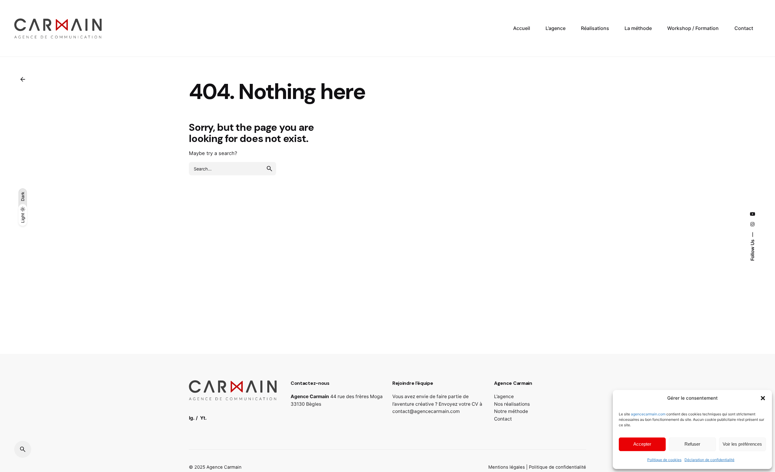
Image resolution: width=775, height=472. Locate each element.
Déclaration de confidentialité (709, 459)
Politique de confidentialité (557, 467)
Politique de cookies (664, 459)
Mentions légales (506, 467)
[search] (269, 168)
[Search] (22, 449)
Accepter (642, 444)
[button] (763, 398)
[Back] (22, 79)
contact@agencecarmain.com (426, 411)
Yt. (203, 418)
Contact (503, 419)
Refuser (692, 444)
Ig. (192, 418)
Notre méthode (511, 411)
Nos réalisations (512, 404)
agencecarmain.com (648, 414)
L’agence (504, 396)
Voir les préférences (742, 444)
